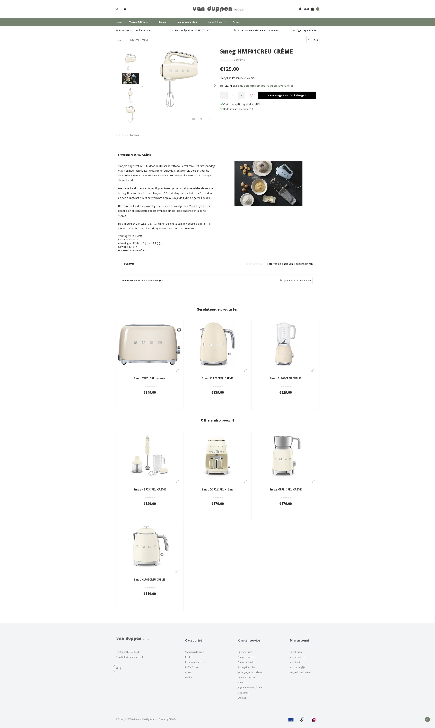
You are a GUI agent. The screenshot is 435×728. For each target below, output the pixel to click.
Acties (236, 21)
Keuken (163, 21)
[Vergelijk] (125, 9)
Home (119, 21)
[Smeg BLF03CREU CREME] (285, 344)
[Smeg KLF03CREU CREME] (217, 344)
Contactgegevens (247, 657)
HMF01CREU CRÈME (139, 40)
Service (241, 682)
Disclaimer (243, 692)
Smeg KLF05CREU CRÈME (149, 579)
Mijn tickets (295, 662)
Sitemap (242, 697)
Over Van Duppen (247, 677)
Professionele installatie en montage (257, 30)
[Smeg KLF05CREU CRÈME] (149, 545)
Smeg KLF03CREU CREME (217, 378)
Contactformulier (246, 662)
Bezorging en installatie (250, 672)
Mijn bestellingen (298, 657)
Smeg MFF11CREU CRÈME (286, 489)
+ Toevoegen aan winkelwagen (286, 95)
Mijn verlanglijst (298, 667)
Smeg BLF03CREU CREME (285, 378)
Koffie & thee (215, 21)
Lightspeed (151, 719)
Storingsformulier (247, 667)
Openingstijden (245, 651)
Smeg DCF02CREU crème (217, 489)
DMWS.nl (173, 719)
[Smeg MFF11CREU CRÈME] (285, 455)
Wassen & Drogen (138, 21)
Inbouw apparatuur (187, 21)
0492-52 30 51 (132, 651)
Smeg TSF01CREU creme (149, 378)
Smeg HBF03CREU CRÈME (150, 489)
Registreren (296, 651)
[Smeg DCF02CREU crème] (217, 455)
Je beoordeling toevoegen (297, 280)
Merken (189, 677)
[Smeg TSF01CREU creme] (149, 344)
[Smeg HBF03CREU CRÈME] (149, 455)
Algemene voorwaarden (250, 687)
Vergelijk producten (300, 672)
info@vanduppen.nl (132, 657)
